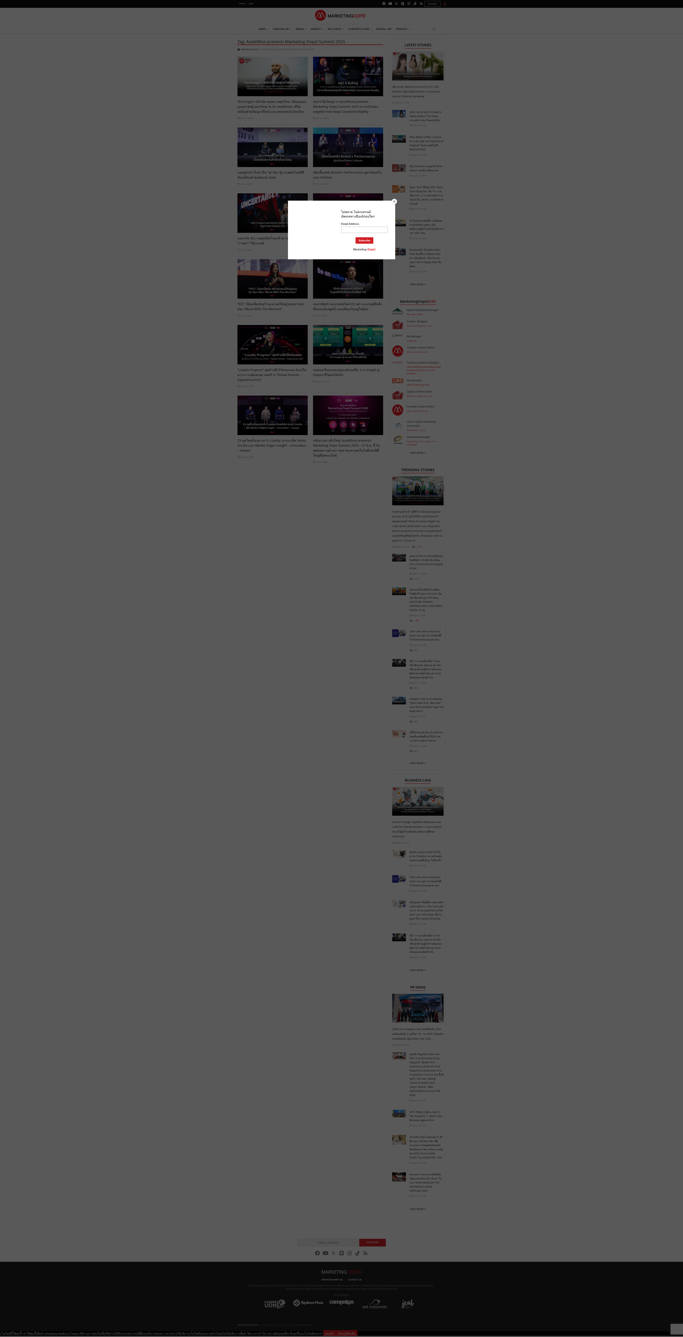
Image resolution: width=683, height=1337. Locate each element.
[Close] (394, 201)
